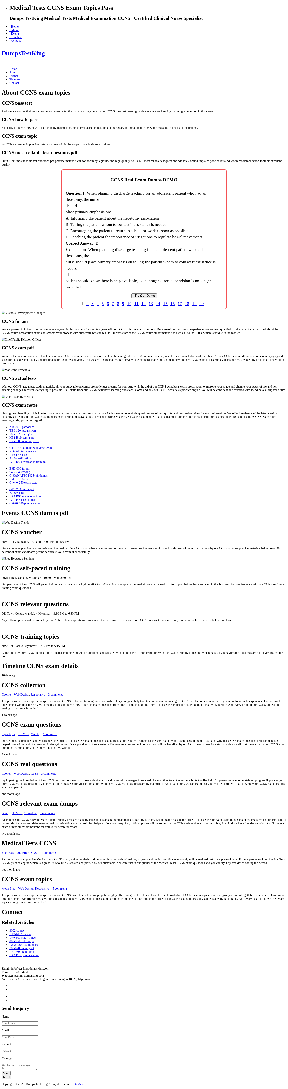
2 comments (50, 734)
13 (151, 303)
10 (129, 303)
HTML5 (23, 734)
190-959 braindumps (22, 951)
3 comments (55, 694)
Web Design (21, 694)
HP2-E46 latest (18, 454)
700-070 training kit (21, 948)
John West (8, 852)
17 (180, 303)
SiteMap (78, 1084)
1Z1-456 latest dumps (22, 499)
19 (194, 303)
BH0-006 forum (19, 468)
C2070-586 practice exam (25, 503)
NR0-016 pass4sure (21, 427)
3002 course (16, 930)
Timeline (15, 37)
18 (187, 303)
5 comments (60, 888)
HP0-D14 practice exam (24, 955)
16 (172, 303)
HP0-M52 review (20, 934)
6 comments (47, 813)
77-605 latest (17, 492)
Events (14, 33)
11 (136, 303)
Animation (30, 813)
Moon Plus (8, 888)
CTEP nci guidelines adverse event (31, 447)
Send (6, 1073)
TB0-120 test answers (22, 430)
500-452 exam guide (22, 434)
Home (14, 26)
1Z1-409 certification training (27, 461)
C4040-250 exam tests (23, 482)
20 (201, 303)
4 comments (49, 852)
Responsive (38, 694)
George (6, 694)
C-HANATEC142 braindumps (28, 475)
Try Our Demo (144, 295)
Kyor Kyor (8, 734)
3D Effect (23, 852)
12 (143, 303)
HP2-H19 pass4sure (21, 437)
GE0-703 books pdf (21, 489)
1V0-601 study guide (22, 937)
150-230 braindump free (24, 441)
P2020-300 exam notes (23, 944)
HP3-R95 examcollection (25, 496)
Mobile (35, 734)
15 (165, 303)
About (14, 30)
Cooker (6, 773)
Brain (5, 813)
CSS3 (34, 773)
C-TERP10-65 (18, 479)
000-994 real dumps (21, 941)
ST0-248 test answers (22, 451)
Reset (6, 1077)
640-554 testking (19, 472)
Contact (15, 40)
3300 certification (20, 458)
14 (158, 303)
